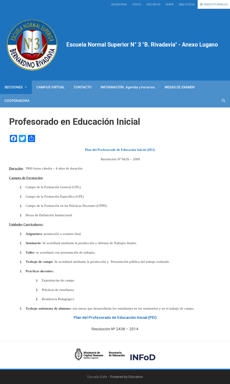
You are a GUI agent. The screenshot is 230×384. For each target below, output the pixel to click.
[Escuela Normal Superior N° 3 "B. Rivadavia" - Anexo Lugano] (33, 44)
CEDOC (136, 4)
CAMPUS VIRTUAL (50, 87)
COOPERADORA (16, 101)
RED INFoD (153, 4)
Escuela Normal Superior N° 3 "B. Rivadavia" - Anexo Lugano (142, 44)
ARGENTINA (119, 4)
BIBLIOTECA (187, 4)
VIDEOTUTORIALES (215, 4)
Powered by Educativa (126, 377)
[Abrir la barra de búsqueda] (223, 100)
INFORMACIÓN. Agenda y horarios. (128, 87)
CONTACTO (83, 87)
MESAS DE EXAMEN (180, 87)
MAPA (170, 4)
